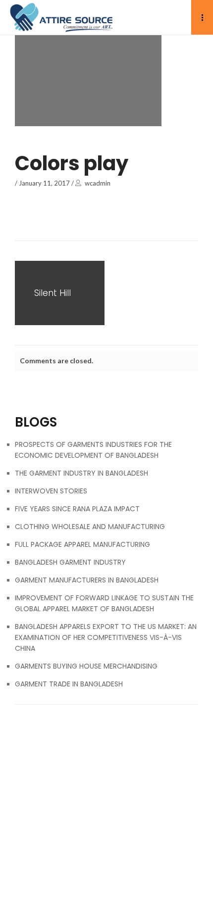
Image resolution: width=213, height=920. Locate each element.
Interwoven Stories (51, 491)
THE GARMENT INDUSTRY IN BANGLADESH (81, 473)
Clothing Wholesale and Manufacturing (90, 527)
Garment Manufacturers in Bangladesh (87, 580)
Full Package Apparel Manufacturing (82, 544)
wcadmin (97, 183)
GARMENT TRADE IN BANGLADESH (69, 684)
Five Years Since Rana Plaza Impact (77, 509)
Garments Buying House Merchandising (86, 666)
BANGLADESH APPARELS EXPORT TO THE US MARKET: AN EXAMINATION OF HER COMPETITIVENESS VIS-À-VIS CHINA (106, 637)
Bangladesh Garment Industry (70, 562)
